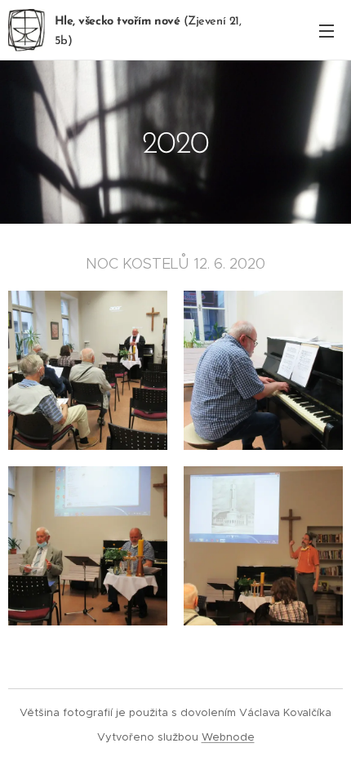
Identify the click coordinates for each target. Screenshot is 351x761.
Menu (326, 30)
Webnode (228, 737)
